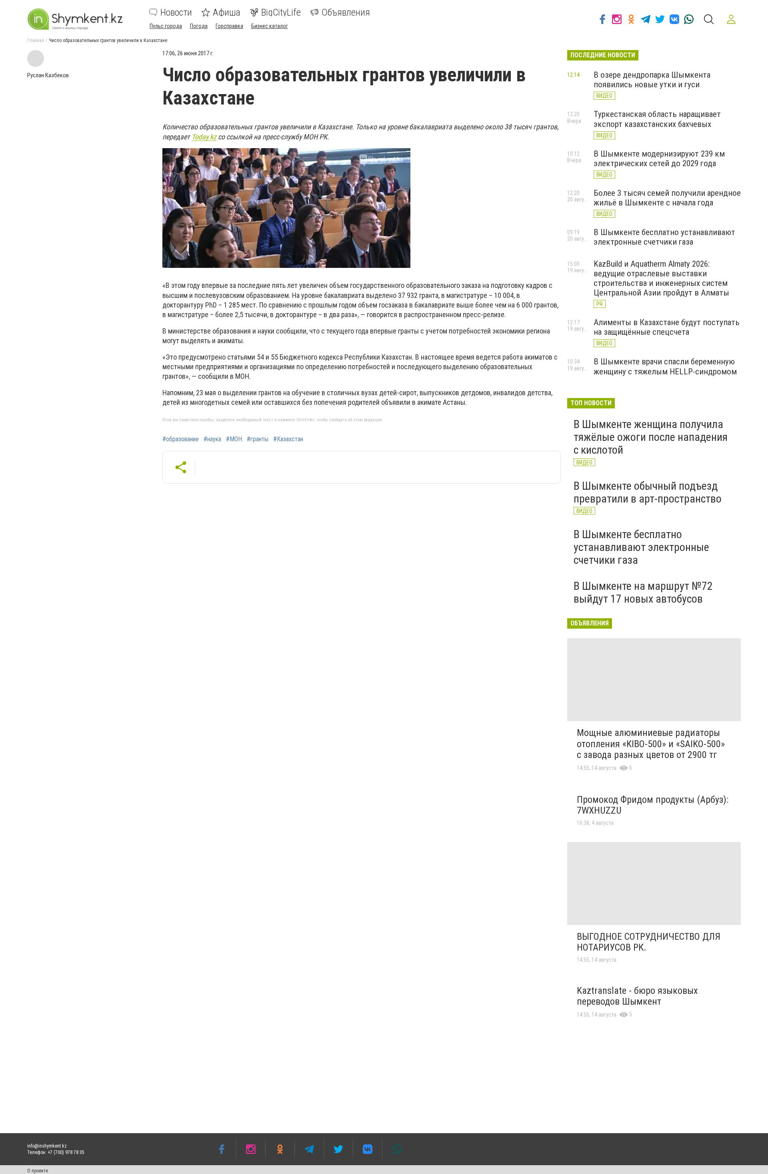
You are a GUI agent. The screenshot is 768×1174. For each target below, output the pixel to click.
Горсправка (229, 26)
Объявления (346, 12)
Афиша (226, 12)
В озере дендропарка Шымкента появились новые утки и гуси (652, 79)
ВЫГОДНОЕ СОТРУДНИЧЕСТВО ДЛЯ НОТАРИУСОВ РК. (648, 942)
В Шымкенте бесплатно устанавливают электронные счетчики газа (664, 237)
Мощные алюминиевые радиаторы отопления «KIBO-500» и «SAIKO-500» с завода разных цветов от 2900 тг (651, 743)
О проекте (37, 1171)
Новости (176, 12)
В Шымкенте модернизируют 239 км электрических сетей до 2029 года (659, 158)
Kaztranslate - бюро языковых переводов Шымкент (637, 996)
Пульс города (166, 26)
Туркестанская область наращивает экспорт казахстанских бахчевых (657, 119)
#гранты (257, 439)
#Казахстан (288, 439)
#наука (212, 439)
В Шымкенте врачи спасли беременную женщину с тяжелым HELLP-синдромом (665, 366)
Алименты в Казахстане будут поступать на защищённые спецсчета (667, 327)
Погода (199, 26)
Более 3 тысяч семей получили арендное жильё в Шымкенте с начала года (667, 197)
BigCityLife (281, 12)
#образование (180, 439)
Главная (35, 40)
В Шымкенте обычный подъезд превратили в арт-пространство (648, 492)
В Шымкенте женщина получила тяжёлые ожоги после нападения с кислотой (651, 437)
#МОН (234, 439)
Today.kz (204, 137)
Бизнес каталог (269, 26)
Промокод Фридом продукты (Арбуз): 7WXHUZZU (652, 805)
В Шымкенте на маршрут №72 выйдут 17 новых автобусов (643, 592)
